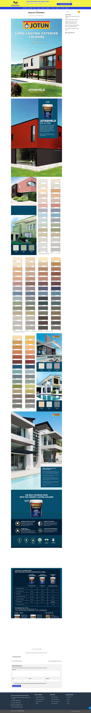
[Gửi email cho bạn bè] (36, 649)
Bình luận (14, 669)
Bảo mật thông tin (39, 701)
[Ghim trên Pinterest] (38, 649)
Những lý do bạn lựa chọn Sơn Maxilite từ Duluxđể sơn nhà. (71, 22)
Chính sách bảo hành (55, 699)
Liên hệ (68, 703)
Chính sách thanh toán (55, 701)
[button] (76, 3)
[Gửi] (71, 2)
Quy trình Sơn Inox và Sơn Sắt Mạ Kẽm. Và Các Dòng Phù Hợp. (72, 26)
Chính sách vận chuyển (40, 699)
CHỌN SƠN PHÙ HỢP (17, 661)
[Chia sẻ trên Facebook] (33, 649)
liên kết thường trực (44, 652)
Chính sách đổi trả (54, 703)
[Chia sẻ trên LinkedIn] (40, 649)
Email (30, 678)
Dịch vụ (68, 699)
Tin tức (36, 652)
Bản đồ (37, 703)
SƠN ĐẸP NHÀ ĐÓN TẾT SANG (71, 19)
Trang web (48, 678)
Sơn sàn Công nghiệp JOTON (54, 661)
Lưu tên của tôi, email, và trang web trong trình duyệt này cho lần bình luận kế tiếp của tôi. (30, 683)
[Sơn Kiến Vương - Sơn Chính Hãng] (16, 3)
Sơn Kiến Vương (40, 15)
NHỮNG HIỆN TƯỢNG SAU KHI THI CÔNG (72, 17)
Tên (13, 678)
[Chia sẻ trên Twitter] (34, 649)
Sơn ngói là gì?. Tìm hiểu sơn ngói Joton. (72, 29)
